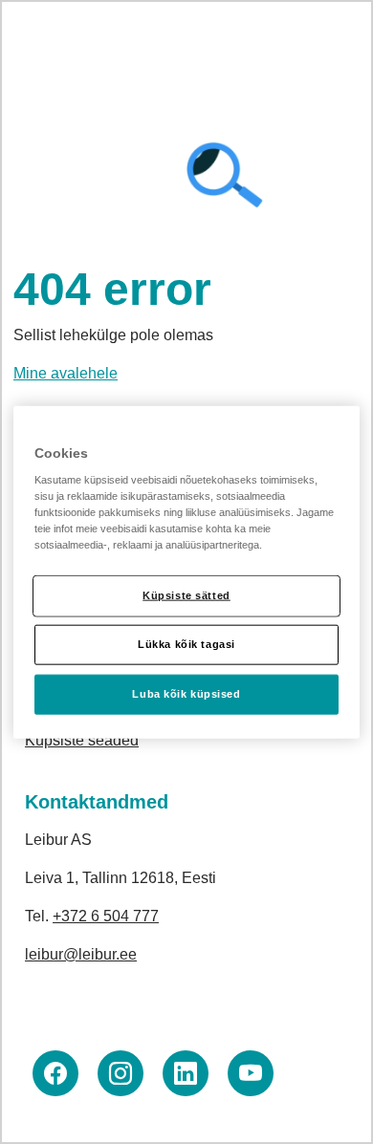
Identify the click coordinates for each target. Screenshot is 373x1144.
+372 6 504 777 (106, 916)
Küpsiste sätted (186, 595)
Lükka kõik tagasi (186, 644)
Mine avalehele (65, 373)
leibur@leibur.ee (81, 954)
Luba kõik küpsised (186, 694)
